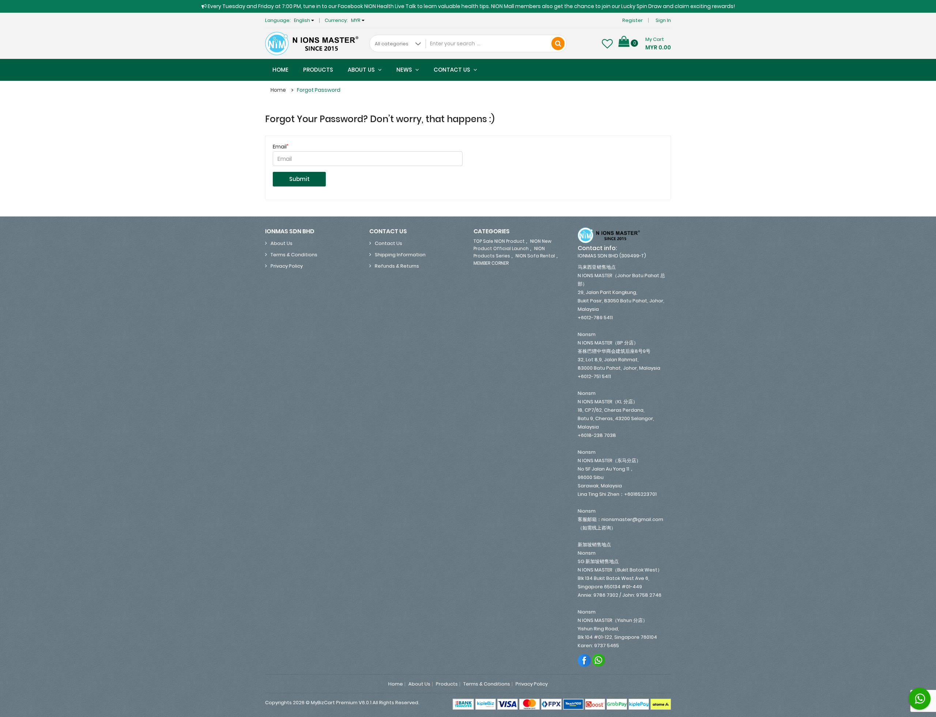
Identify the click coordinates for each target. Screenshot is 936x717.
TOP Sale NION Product (499, 241)
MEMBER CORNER (491, 263)
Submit (299, 179)
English (302, 20)
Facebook (584, 660)
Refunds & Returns (397, 266)
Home (280, 69)
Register (632, 20)
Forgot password (318, 90)
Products (318, 69)
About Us (362, 69)
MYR (356, 20)
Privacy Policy (287, 266)
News (405, 69)
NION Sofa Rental (535, 256)
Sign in (663, 20)
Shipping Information (400, 254)
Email (280, 146)
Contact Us (453, 69)
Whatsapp (598, 660)
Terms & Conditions (294, 254)
